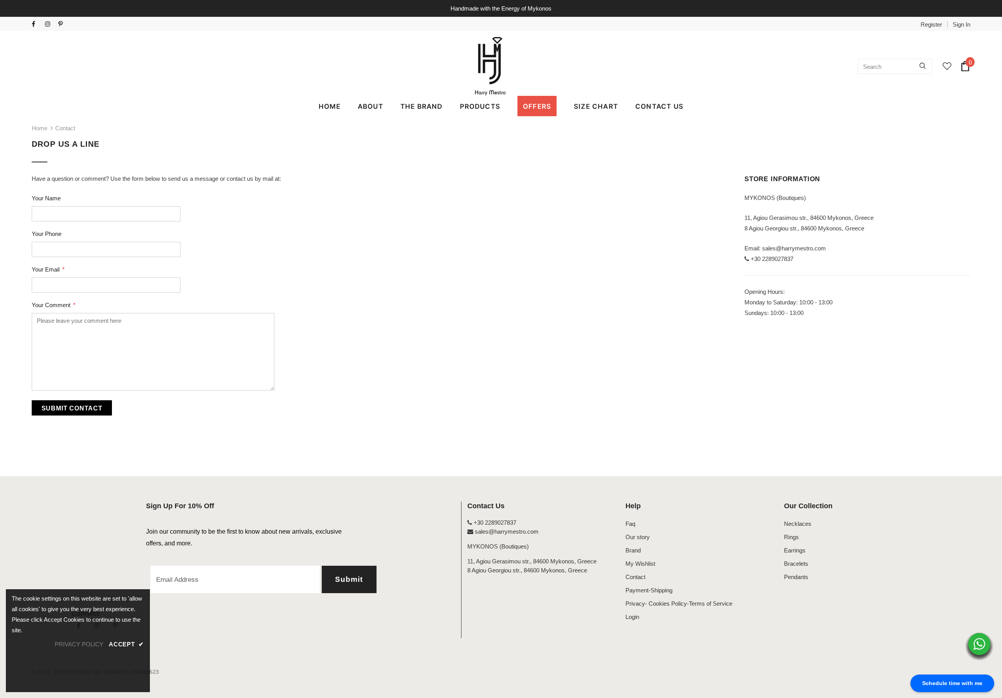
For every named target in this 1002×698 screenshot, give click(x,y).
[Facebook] (36, 24)
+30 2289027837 (494, 522)
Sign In (961, 24)
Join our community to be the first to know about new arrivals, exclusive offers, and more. (244, 537)
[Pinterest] (63, 24)
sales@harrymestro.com (794, 248)
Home (39, 128)
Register (931, 24)
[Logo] (490, 66)
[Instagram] (50, 24)
